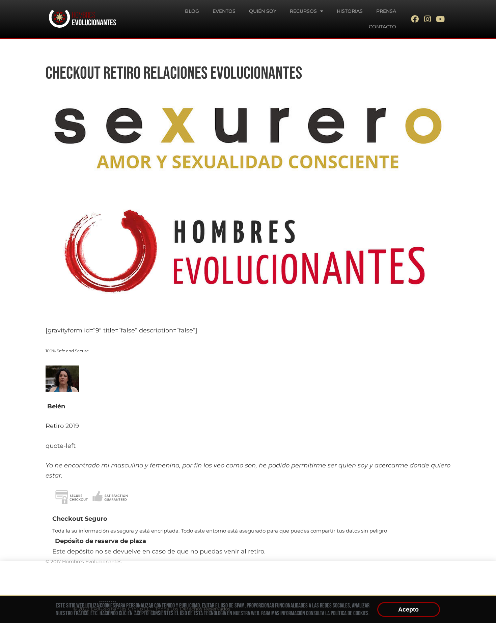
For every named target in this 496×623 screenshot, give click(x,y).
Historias (350, 11)
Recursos (303, 11)
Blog (192, 11)
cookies (107, 605)
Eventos (224, 11)
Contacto (382, 27)
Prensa (386, 11)
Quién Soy (262, 11)
